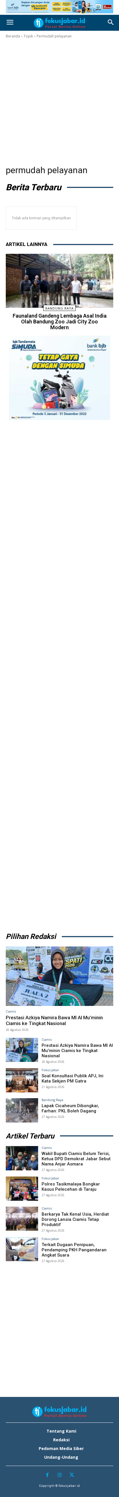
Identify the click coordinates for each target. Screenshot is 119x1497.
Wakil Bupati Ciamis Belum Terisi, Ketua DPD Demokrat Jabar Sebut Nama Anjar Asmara (76, 1159)
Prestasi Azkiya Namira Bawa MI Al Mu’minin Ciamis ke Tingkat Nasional (54, 1020)
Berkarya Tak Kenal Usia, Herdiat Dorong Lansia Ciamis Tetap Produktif (75, 1219)
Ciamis (11, 1011)
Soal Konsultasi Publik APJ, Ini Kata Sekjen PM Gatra (72, 1078)
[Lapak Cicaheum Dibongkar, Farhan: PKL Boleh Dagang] (22, 1110)
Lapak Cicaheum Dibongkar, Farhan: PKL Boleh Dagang (70, 1108)
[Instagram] (59, 1475)
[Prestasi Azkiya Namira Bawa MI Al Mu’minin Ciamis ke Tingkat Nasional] (59, 976)
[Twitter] (72, 1475)
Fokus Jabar (50, 1069)
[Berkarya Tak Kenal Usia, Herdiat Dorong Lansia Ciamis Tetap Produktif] (22, 1219)
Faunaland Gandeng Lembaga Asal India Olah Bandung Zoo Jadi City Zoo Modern (60, 321)
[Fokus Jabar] (59, 23)
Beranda (13, 36)
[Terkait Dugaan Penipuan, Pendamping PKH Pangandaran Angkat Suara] (22, 1249)
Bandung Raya (59, 308)
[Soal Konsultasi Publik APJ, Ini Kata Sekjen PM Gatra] (22, 1080)
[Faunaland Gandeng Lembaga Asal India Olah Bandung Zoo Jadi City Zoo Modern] (59, 281)
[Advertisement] (59, 102)
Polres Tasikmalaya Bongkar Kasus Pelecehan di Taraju (71, 1186)
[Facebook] (47, 1475)
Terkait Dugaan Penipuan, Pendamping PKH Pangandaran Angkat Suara (74, 1250)
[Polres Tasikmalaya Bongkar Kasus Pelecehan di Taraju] (22, 1188)
